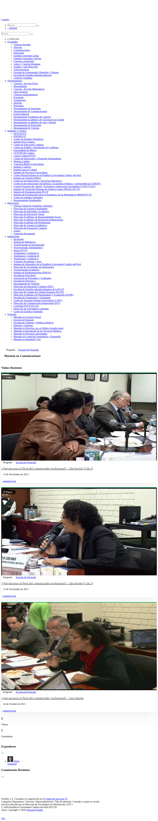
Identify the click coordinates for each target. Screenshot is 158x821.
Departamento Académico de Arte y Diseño (35, 122)
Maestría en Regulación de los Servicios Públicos (37, 331)
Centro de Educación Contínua (29, 144)
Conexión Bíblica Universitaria (29, 164)
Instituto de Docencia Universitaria (30, 172)
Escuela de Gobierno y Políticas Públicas (33, 322)
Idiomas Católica (22, 161)
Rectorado (19, 239)
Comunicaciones (22, 50)
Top (3, 818)
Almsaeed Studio (34, 810)
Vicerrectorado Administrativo (28, 247)
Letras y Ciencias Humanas (27, 64)
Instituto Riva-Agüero (24, 142)
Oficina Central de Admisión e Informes (33, 206)
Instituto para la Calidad (25, 169)
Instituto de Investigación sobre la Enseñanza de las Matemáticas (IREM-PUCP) (53, 194)
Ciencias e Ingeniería (24, 61)
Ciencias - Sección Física (26, 83)
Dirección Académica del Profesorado (32, 222)
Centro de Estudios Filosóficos (28, 139)
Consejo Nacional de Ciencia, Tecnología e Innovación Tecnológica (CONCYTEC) (55, 186)
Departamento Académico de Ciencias (32, 117)
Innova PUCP (20, 250)
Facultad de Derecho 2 (25, 281)
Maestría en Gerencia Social (27, 317)
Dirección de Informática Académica (31, 211)
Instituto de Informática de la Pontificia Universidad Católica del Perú (47, 264)
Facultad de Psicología (24, 275)
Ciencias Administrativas (26, 94)
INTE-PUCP (20, 133)
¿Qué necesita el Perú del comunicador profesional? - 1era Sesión (42, 698)
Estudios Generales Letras (26, 55)
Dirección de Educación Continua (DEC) (34, 286)
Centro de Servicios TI (56, 799)
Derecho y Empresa (23, 325)
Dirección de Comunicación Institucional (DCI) (37, 303)
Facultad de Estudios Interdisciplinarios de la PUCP (39, 289)
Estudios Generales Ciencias (27, 58)
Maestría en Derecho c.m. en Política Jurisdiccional (38, 328)
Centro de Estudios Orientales (28, 197)
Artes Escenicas (21, 69)
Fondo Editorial (21, 114)
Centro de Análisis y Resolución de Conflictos (36, 147)
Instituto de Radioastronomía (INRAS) (32, 272)
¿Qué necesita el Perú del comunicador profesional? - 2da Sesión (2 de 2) (47, 468)
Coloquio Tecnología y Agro (28, 261)
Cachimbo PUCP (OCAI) (26, 306)
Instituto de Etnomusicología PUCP (31, 192)
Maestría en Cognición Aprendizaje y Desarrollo (37, 336)
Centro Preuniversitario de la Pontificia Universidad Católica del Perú (47, 175)
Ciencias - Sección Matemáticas (29, 89)
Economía (18, 97)
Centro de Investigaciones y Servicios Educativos (38, 181)
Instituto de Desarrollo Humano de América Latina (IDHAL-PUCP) (47, 189)
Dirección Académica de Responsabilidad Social (37, 217)
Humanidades (20, 86)
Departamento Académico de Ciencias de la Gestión (39, 119)
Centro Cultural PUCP (25, 155)
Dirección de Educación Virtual (29, 214)
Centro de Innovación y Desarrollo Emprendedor (37, 158)
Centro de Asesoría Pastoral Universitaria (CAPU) (38, 300)
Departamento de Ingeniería (27, 108)
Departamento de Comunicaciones (30, 111)
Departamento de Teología (26, 283)
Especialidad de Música (25, 150)
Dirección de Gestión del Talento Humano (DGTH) (39, 292)
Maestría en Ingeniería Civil (27, 339)
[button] (5, 19)
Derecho (18, 47)
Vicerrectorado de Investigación (29, 244)
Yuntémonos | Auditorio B (26, 256)
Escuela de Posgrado (24, 320)
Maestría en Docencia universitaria (30, 333)
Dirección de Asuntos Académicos (30, 225)
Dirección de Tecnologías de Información (34, 267)
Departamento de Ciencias (26, 128)
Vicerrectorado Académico (27, 270)
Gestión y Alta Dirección (26, 67)
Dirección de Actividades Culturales (31, 308)
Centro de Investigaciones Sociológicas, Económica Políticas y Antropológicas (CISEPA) (57, 183)
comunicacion (9, 481)
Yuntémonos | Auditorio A (26, 253)
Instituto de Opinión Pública (27, 178)
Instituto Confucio (22, 167)
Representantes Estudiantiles (27, 200)
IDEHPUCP (20, 136)
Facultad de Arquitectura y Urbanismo (32, 297)
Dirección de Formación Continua (30, 228)
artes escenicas (21, 92)
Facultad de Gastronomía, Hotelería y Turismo (36, 72)
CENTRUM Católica (24, 153)
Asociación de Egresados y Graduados (32, 278)
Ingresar (12, 28)
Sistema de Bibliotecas (24, 242)
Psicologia (19, 105)
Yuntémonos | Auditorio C (26, 258)
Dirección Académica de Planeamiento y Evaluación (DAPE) (43, 295)
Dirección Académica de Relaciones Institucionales (38, 219)
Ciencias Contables (23, 78)
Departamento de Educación (27, 125)
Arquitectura (20, 100)
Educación (19, 53)
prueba (17, 231)
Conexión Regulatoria (24, 233)
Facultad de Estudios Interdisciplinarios (33, 75)
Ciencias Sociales (22, 44)
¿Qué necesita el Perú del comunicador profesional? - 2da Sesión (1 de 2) (47, 583)
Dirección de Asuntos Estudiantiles (31, 208)
